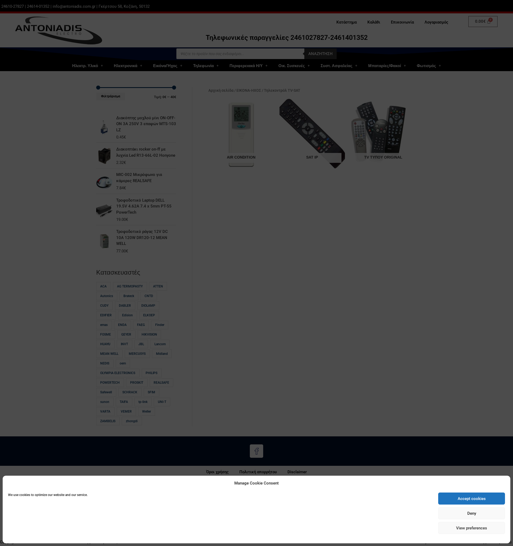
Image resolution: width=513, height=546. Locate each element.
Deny (471, 513)
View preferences (471, 528)
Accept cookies (472, 498)
